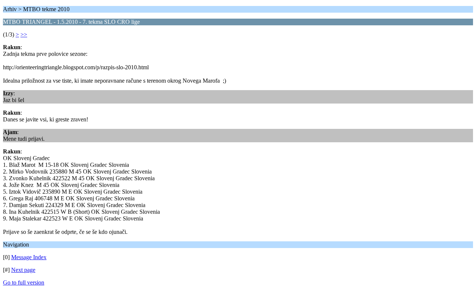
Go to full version (23, 282)
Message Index (28, 257)
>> (23, 34)
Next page (23, 270)
